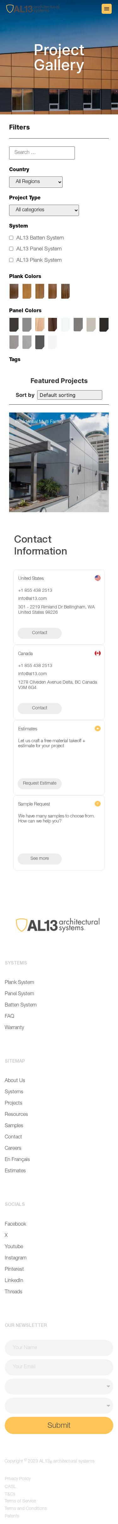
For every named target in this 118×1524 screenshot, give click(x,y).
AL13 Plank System (39, 260)
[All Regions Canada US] (36, 182)
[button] (107, 9)
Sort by (25, 395)
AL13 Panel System (39, 249)
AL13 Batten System (40, 238)
